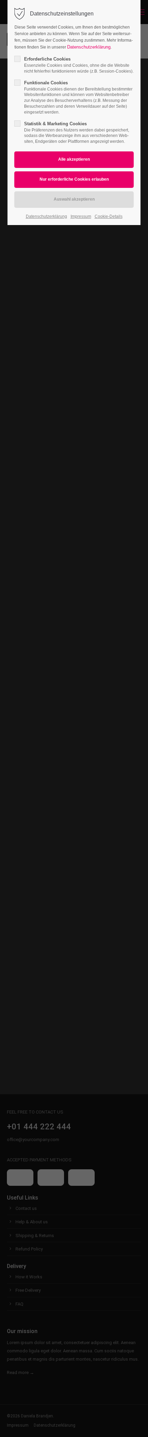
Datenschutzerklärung (88, 47)
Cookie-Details (109, 216)
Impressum (81, 216)
